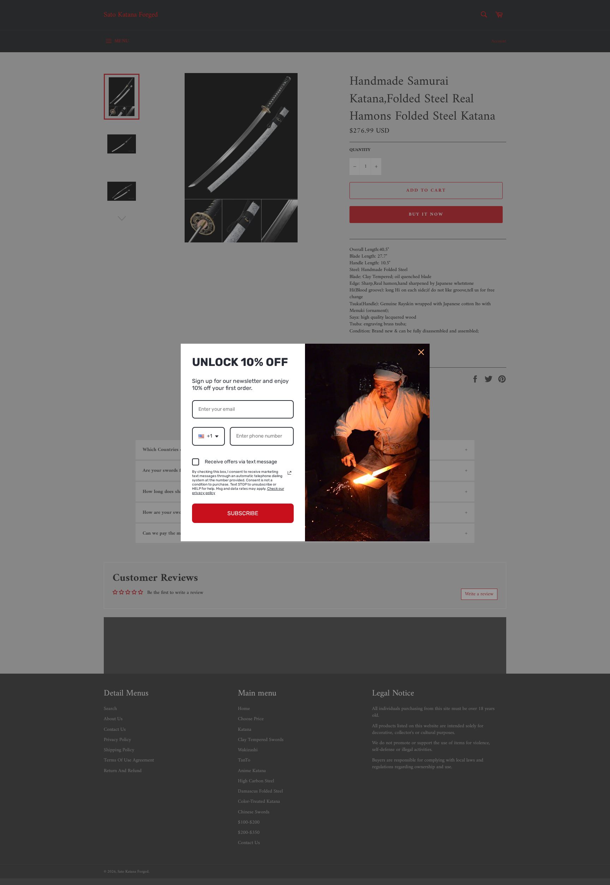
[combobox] (208, 436)
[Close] (421, 352)
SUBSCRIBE (242, 513)
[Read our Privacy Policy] (289, 473)
